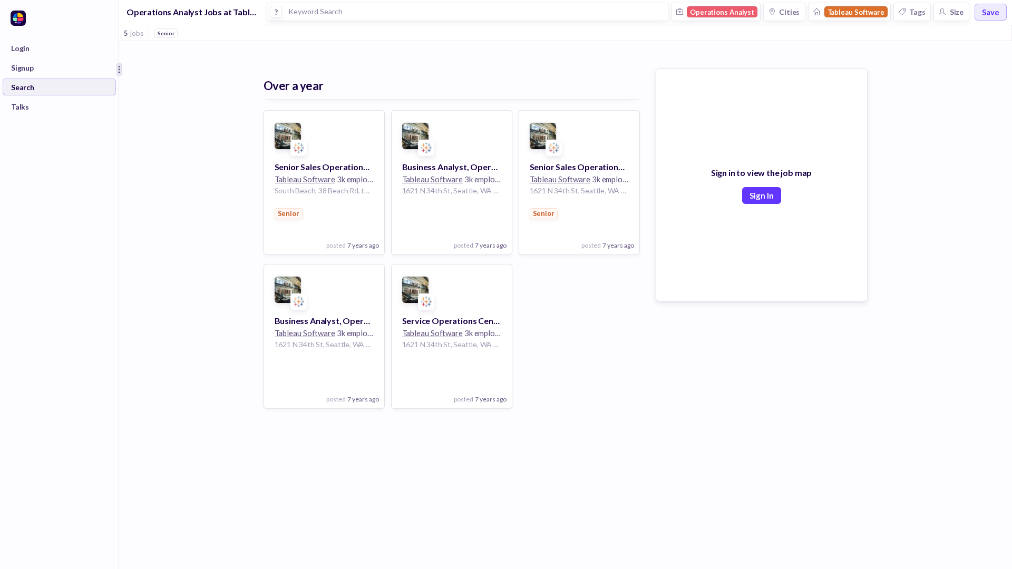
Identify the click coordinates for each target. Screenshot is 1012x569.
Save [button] (990, 12)
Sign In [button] (762, 195)
